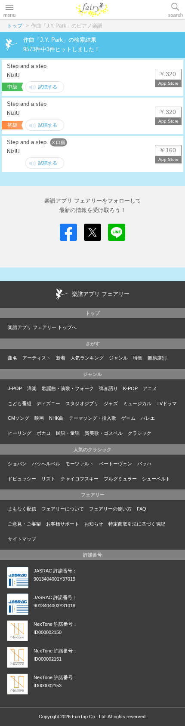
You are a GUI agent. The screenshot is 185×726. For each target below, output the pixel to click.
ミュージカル (137, 403)
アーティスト (36, 357)
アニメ (150, 388)
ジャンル (118, 357)
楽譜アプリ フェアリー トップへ (42, 327)
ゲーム (128, 418)
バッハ (144, 463)
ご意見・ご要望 (24, 523)
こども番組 (19, 403)
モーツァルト (79, 463)
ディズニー (48, 403)
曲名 (12, 357)
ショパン (17, 463)
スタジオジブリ (82, 403)
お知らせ (93, 523)
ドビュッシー (22, 478)
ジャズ (111, 403)
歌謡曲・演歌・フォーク (68, 388)
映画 (39, 418)
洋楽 (32, 388)
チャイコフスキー (80, 478)
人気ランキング (87, 357)
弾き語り (108, 388)
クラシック (139, 433)
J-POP (15, 388)
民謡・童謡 (68, 433)
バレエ (148, 418)
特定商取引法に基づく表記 (136, 523)
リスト (48, 478)
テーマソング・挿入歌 (92, 418)
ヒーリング (19, 433)
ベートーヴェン (115, 463)
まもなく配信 (22, 508)
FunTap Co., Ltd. (89, 716)
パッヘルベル (46, 463)
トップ (14, 26)
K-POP (130, 388)
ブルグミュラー (120, 478)
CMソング (18, 418)
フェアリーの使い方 (110, 508)
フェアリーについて (62, 508)
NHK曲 (56, 418)
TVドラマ (167, 403)
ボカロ (44, 433)
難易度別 (157, 357)
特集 (137, 357)
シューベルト (156, 478)
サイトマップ (22, 538)
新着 (60, 357)
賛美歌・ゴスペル (104, 433)
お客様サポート (62, 523)
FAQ (141, 508)
